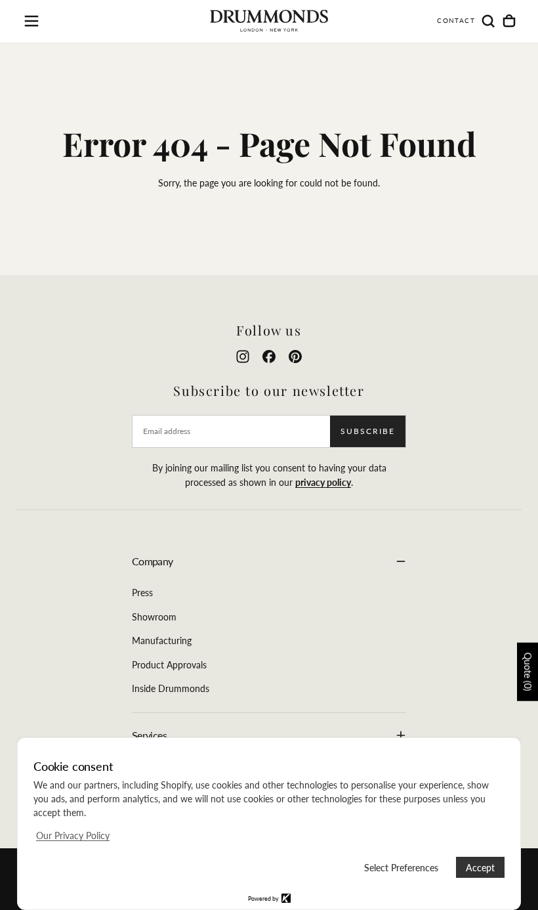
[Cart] (509, 21)
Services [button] (149, 735)
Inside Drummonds (170, 688)
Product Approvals (169, 664)
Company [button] (152, 561)
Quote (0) (527, 672)
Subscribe (368, 431)
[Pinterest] (295, 356)
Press (142, 592)
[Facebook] (269, 356)
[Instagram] (243, 356)
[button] (31, 21)
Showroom (154, 616)
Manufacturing (162, 640)
